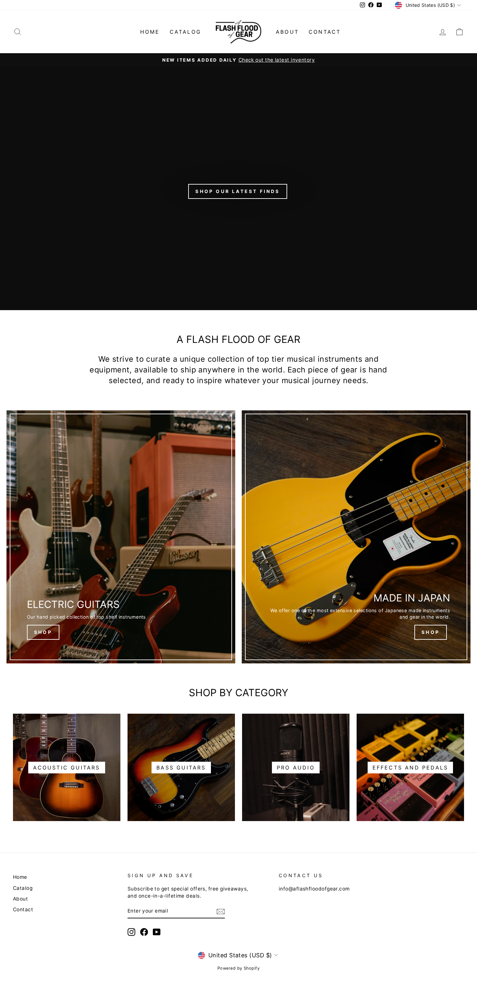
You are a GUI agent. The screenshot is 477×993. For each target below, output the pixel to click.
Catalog (185, 32)
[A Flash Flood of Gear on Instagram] (131, 932)
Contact (325, 32)
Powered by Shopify (238, 968)
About (287, 32)
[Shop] (120, 536)
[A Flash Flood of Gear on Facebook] (144, 932)
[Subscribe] (220, 911)
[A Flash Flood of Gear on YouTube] (157, 932)
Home (150, 32)
